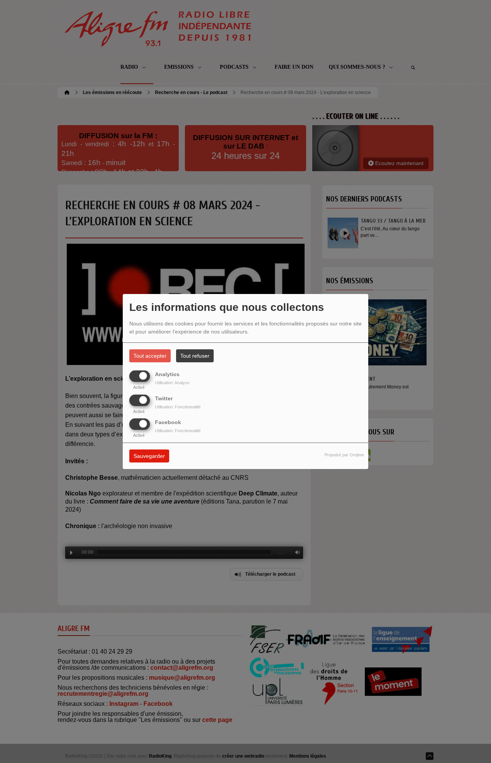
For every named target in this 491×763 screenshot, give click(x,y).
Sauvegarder (149, 456)
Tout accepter (149, 356)
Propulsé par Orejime (344, 455)
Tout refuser (194, 356)
